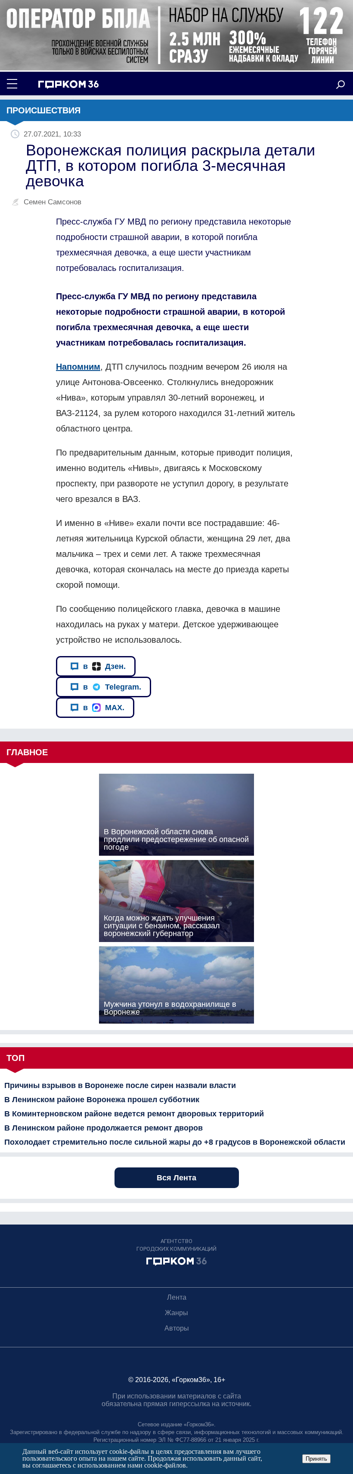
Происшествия (43, 110)
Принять (316, 1459)
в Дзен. (104, 666)
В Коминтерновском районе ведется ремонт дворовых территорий (134, 1114)
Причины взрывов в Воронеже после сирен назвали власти (120, 1085)
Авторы (176, 1328)
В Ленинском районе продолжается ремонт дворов (103, 1128)
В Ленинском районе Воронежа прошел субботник (101, 1099)
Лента (176, 1297)
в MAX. (103, 707)
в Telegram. (112, 687)
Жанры (176, 1312)
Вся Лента (176, 1177)
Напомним (78, 366)
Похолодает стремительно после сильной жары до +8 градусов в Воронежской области (174, 1142)
